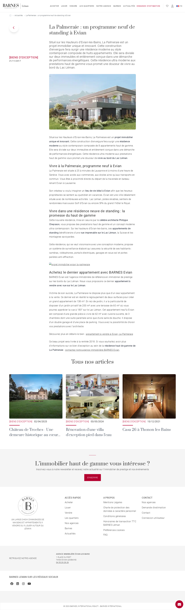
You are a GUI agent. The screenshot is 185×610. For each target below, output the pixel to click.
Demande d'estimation (148, 6)
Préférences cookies (114, 530)
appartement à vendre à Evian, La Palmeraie (109, 334)
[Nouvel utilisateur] (172, 6)
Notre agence (103, 6)
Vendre (73, 6)
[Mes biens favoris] (167, 6)
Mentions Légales (112, 502)
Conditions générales (114, 516)
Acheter (54, 6)
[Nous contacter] (179, 604)
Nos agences (71, 523)
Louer (64, 6)
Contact (146, 512)
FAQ (105, 534)
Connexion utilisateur (153, 518)
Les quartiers (86, 6)
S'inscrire (92, 477)
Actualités (129, 6)
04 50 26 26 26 (62, 562)
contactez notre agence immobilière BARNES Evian (92, 350)
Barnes (117, 6)
